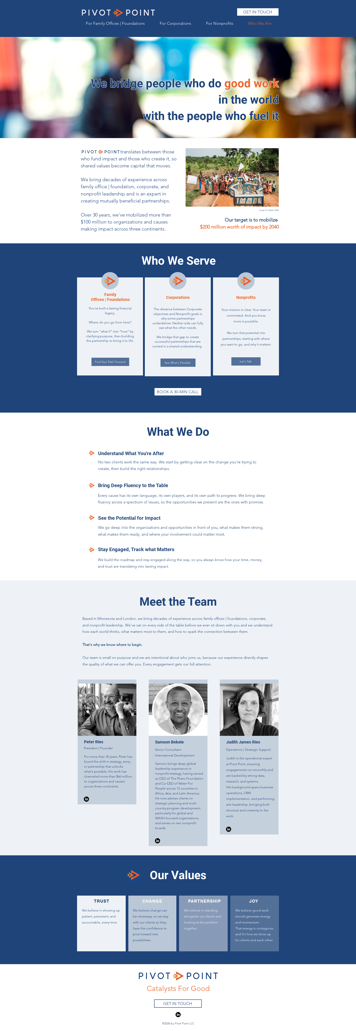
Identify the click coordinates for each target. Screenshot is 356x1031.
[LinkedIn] (178, 1014)
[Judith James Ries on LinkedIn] (228, 829)
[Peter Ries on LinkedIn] (86, 799)
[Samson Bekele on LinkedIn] (157, 840)
